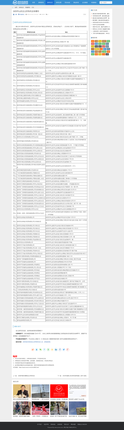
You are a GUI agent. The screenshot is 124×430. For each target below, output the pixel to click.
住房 (103, 46)
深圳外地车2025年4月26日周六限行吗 (103, 22)
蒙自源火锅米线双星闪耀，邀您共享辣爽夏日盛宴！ (106, 13)
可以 (100, 41)
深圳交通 (58, 2)
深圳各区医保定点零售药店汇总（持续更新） (37, 342)
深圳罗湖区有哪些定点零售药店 (26, 375)
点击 (103, 54)
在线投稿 (59, 424)
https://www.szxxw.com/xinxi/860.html (29, 367)
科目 (100, 54)
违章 (108, 51)
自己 (100, 46)
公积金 (104, 51)
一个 (93, 49)
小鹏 (16, 14)
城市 (103, 43)
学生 (100, 51)
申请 (96, 51)
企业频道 (85, 2)
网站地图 (73, 424)
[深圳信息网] (12, 7)
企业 (101, 49)
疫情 (96, 54)
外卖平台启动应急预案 (98, 24)
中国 (96, 41)
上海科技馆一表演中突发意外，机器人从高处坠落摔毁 (107, 31)
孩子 (105, 49)
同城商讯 (27, 7)
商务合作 (66, 424)
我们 (107, 43)
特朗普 (97, 49)
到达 (96, 46)
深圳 (93, 41)
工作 (93, 51)
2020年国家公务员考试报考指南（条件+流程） (75, 375)
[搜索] (110, 2)
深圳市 (104, 41)
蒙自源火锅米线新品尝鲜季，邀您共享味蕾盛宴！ (106, 18)
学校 (108, 41)
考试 (100, 43)
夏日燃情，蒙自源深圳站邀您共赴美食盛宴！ (104, 20)
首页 (33, 2)
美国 (93, 43)
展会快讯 (76, 2)
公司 (93, 46)
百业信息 (67, 2)
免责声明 (46, 424)
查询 (96, 43)
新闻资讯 (41, 2)
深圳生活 (50, 2)
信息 (93, 54)
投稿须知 (53, 424)
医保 (85, 14)
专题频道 (93, 2)
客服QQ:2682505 (82, 424)
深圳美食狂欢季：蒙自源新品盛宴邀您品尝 (104, 16)
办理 (107, 54)
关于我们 (39, 424)
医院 (107, 46)
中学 (108, 49)
